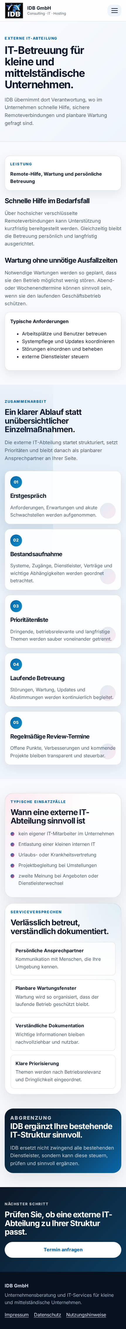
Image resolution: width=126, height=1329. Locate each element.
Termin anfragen (63, 1249)
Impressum (17, 1315)
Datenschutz (47, 1315)
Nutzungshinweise (86, 1315)
